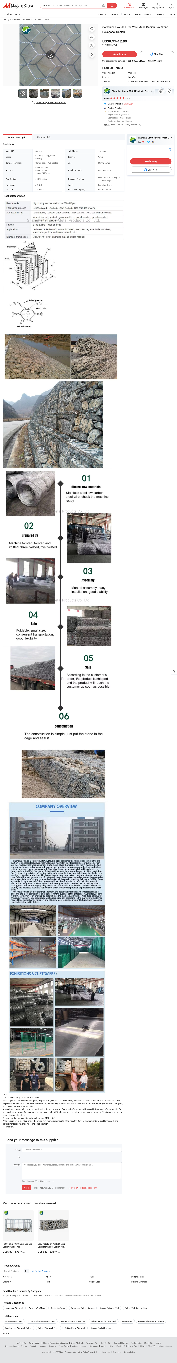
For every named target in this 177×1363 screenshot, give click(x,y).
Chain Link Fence (58, 1308)
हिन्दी (125, 1346)
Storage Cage (94, 1281)
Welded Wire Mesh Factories (73, 1321)
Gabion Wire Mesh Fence (48, 1328)
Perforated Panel (138, 1276)
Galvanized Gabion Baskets (82, 1308)
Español (33, 1346)
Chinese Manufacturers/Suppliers (55, 1343)
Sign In (107, 124)
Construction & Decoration (20, 20)
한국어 (110, 1346)
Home (5, 20)
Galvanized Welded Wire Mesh (103, 1321)
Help (126, 14)
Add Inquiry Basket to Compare (51, 102)
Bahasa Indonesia (165, 1346)
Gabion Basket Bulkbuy (101, 1328)
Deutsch (83, 1346)
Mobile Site (148, 1343)
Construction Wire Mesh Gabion (18, 1328)
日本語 (118, 1346)
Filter (48, 1281)
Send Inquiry (119, 54)
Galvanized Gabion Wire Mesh (151, 1321)
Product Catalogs (42, 1271)
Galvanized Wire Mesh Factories (41, 1321)
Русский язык (64, 1346)
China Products (34, 1343)
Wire (47, 1276)
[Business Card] (170, 149)
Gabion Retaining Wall (109, 1308)
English (24, 1346)
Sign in (171, 7)
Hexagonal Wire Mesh (14, 1308)
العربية (103, 1346)
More (5, 1333)
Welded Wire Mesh (37, 1308)
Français (52, 1346)
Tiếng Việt (152, 1346)
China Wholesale (77, 1343)
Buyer (113, 14)
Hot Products (21, 1343)
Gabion (46, 20)
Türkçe (142, 1346)
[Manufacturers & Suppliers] (18, 6)
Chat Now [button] (158, 54)
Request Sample (155, 61)
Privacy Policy (129, 1352)
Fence (91, 1276)
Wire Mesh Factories (13, 1321)
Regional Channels (121, 1343)
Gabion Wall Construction (136, 1308)
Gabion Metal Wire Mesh (75, 1328)
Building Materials (139, 1281)
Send (26, 1187)
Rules (172, 14)
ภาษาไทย (133, 1346)
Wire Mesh (37, 20)
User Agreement (104, 1352)
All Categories (12, 14)
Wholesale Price (92, 1343)
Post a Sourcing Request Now (82, 1187)
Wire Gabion (127, 1321)
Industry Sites (106, 1343)
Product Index (136, 1343)
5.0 (140, 141)
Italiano (75, 1346)
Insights (158, 1343)
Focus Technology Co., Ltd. (70, 1352)
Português (42, 1346)
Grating (6, 1281)
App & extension (142, 14)
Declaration (117, 1352)
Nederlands (93, 1346)
